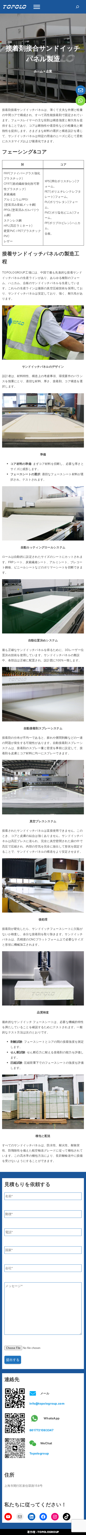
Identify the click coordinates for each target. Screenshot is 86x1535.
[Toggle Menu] (36, 7)
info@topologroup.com (46, 1403)
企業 (49, 71)
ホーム (38, 71)
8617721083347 (41, 1430)
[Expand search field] (77, 6)
